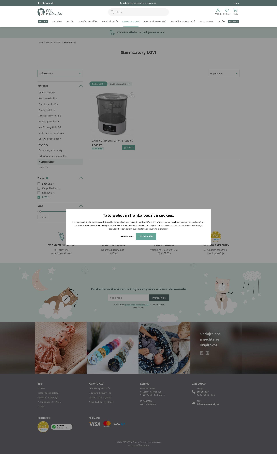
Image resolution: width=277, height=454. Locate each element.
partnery (102, 225)
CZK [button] (236, 3)
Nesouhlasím (127, 236)
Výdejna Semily (47, 3)
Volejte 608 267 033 (131, 3)
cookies (175, 222)
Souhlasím (146, 236)
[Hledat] (112, 12)
